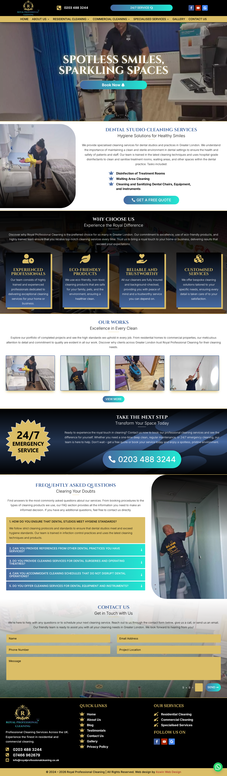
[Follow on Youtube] (198, 8)
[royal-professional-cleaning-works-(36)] (30, 389)
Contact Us (198, 19)
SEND (211, 687)
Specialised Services (149, 19)
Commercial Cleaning (110, 19)
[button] (218, 767)
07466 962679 (26, 755)
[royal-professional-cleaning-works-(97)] (194, 389)
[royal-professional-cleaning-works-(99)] (139, 389)
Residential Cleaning (69, 19)
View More (113, 399)
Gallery (178, 19)
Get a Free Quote (154, 200)
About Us (39, 19)
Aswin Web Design (168, 772)
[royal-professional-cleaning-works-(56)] (85, 389)
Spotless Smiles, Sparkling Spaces (113, 65)
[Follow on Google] (205, 8)
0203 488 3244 (76, 8)
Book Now (111, 85)
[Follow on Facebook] (191, 8)
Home (24, 19)
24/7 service (139, 7)
